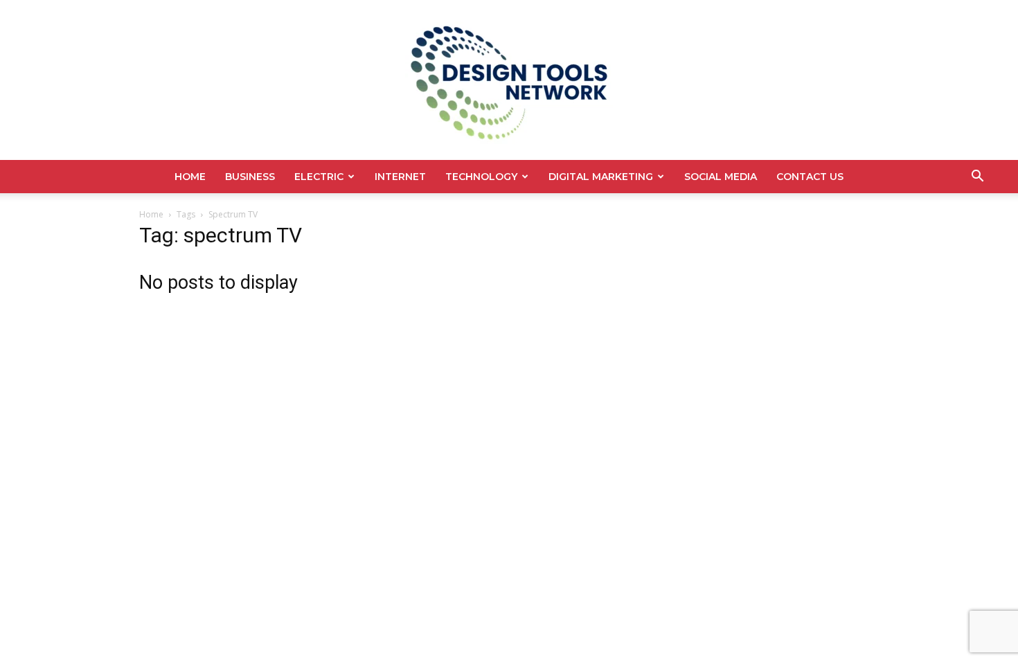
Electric (318, 176)
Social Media (720, 176)
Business (250, 176)
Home (190, 176)
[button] (977, 177)
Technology (481, 176)
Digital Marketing (600, 176)
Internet (400, 176)
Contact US (809, 176)
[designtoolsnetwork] (509, 80)
